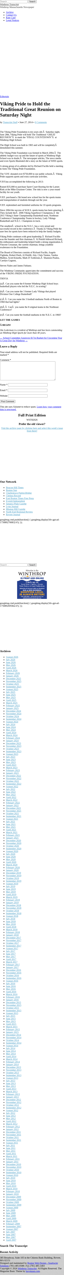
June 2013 (11, 1083)
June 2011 (10, 1148)
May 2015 (11, 1021)
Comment (5, 360)
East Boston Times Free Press (20, 498)
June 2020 (11, 856)
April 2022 (11, 797)
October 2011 (12, 1137)
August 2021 (12, 819)
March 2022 (11, 800)
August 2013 (12, 1078)
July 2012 (10, 1113)
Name (3, 384)
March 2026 (11, 670)
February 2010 (13, 1191)
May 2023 (11, 762)
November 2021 (13, 811)
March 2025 (11, 703)
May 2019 (11, 892)
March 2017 (11, 962)
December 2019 (13, 873)
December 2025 (13, 678)
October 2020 (12, 846)
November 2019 (13, 875)
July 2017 (10, 951)
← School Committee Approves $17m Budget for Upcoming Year (31, 338)
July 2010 (10, 1178)
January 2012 (12, 1129)
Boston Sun (11, 490)
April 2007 (11, 1240)
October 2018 (12, 910)
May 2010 (11, 1183)
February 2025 (13, 705)
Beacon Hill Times (15, 487)
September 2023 (13, 751)
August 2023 (12, 754)
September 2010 (13, 1172)
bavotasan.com (33, 1271)
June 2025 (11, 695)
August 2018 (12, 916)
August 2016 (12, 981)
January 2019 (12, 902)
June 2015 (11, 1018)
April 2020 (11, 862)
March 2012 (11, 1124)
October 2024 (12, 716)
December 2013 (13, 1067)
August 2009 (12, 1207)
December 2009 (13, 1197)
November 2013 (13, 1070)
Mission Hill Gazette (15, 509)
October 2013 (12, 1072)
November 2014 (13, 1037)
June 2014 (11, 1051)
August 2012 (12, 1110)
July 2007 (10, 1232)
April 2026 (11, 668)
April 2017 (11, 959)
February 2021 (13, 835)
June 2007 (11, 1234)
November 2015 (13, 1005)
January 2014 (12, 1064)
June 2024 (11, 727)
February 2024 (13, 738)
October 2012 (12, 1105)
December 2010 (13, 1164)
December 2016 (13, 970)
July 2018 (10, 919)
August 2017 (12, 948)
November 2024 (13, 713)
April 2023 (11, 765)
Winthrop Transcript (9, 4)
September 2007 (13, 1226)
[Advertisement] (32, 60)
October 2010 (12, 1170)
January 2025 (12, 708)
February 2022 (13, 802)
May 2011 (10, 1151)
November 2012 (13, 1102)
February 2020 (13, 867)
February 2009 (13, 1224)
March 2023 (11, 767)
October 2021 (12, 813)
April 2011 (11, 1153)
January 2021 (12, 838)
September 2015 (13, 1010)
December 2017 (13, 937)
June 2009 (11, 1213)
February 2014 (13, 1062)
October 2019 (12, 878)
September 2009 (13, 1205)
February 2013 (13, 1094)
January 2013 (12, 1097)
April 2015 (11, 1024)
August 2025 (12, 689)
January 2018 (12, 935)
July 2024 (10, 724)
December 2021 (13, 808)
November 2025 (13, 681)
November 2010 (13, 1167)
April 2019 (11, 894)
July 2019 (10, 886)
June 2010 (11, 1180)
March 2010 (11, 1188)
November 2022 (13, 778)
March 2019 (11, 897)
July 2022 (10, 789)
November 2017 (13, 940)
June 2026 (11, 662)
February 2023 (13, 770)
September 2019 (13, 881)
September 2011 (13, 1140)
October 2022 (12, 781)
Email (3, 390)
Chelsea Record (13, 495)
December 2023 (13, 743)
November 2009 (13, 1199)
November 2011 (13, 1134)
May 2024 (11, 730)
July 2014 (10, 1048)
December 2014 (13, 1035)
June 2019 (11, 889)
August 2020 (12, 851)
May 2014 (11, 1053)
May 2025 (11, 697)
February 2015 (13, 1029)
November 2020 (13, 843)
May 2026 (11, 665)
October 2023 (12, 748)
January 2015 (12, 1032)
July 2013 (10, 1080)
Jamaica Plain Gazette (16, 503)
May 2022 (11, 794)
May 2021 (11, 827)
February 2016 (13, 997)
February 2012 (13, 1126)
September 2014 (13, 1043)
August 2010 (12, 1175)
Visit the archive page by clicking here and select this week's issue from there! (32, 429)
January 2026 (12, 676)
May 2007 (11, 1237)
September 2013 (13, 1075)
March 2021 (11, 832)
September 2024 (13, 719)
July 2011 (10, 1145)
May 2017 (11, 956)
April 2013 (11, 1089)
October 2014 (12, 1040)
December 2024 (13, 711)
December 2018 (13, 905)
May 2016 (11, 989)
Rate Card (10, 17)
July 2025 (10, 692)
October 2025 (12, 684)
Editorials (4, 96)
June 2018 (11, 921)
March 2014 (11, 1059)
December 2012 (13, 1099)
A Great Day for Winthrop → (14, 340)
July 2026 (10, 659)
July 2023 (10, 757)
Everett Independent (15, 501)
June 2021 (11, 824)
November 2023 (13, 746)
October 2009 (12, 1202)
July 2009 (10, 1210)
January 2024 (12, 740)
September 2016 (13, 978)
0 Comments (41, 122)
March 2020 (11, 865)
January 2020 (12, 870)
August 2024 (12, 721)
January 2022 (12, 805)
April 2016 (11, 991)
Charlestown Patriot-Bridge (19, 493)
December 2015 (13, 1002)
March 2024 (11, 735)
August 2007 (12, 1229)
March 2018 (11, 929)
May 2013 (11, 1086)
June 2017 (11, 954)
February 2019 (13, 900)
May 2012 (11, 1118)
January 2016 (12, 999)
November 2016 (13, 973)
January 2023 (12, 773)
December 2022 (13, 775)
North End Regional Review (19, 512)
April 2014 (11, 1056)
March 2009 (11, 1221)
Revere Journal (13, 514)
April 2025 (11, 700)
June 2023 (11, 759)
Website (3, 396)
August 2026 (12, 657)
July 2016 (10, 983)
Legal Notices (12, 20)
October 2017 (12, 943)
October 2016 (12, 975)
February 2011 (13, 1159)
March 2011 (11, 1156)
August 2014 (12, 1045)
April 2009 (11, 1218)
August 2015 (12, 1013)
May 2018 (11, 924)
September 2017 (13, 946)
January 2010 (12, 1194)
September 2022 (13, 784)
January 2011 (12, 1161)
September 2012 (13, 1107)
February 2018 (13, 932)
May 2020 (11, 859)
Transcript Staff (10, 122)
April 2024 (11, 732)
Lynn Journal (12, 506)
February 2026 (13, 673)
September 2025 (13, 686)
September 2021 (13, 816)
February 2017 (13, 964)
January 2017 (12, 967)
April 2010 (11, 1186)
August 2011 (12, 1143)
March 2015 (11, 1026)
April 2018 (11, 927)
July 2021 (10, 821)
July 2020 (10, 854)
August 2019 (12, 883)
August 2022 (12, 786)
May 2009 (11, 1215)
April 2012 (11, 1121)
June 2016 (11, 986)
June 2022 (11, 792)
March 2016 (11, 994)
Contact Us (11, 15)
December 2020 (13, 840)
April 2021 (11, 829)
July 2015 (10, 1016)
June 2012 (11, 1116)
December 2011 (13, 1132)
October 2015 (12, 1008)
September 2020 (13, 848)
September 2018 (13, 913)
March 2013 (11, 1091)
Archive (10, 12)
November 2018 (13, 908)
